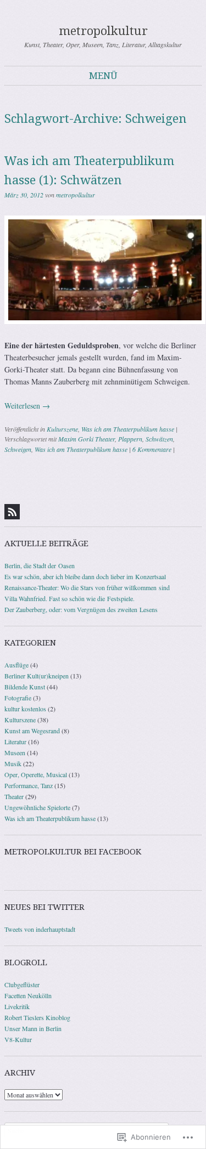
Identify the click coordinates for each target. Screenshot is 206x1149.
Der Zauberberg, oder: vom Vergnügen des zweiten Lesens (81, 609)
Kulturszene (62, 428)
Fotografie (17, 697)
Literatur (15, 741)
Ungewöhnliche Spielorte (37, 807)
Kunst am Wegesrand (32, 730)
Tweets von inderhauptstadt (39, 929)
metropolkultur (103, 31)
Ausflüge (16, 664)
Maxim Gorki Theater (86, 438)
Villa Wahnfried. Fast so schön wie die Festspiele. (69, 598)
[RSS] (12, 511)
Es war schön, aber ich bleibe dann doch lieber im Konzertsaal (85, 576)
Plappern (130, 438)
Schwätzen (159, 438)
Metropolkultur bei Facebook (72, 852)
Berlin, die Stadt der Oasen (39, 565)
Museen (14, 752)
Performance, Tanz (28, 785)
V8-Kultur (18, 1039)
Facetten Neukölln (28, 995)
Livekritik (17, 1006)
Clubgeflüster (22, 984)
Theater (14, 796)
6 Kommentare (151, 449)
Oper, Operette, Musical (35, 774)
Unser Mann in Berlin (33, 1028)
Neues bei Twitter (44, 907)
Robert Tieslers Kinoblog (37, 1017)
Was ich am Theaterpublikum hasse (127, 428)
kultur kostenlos (25, 708)
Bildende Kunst (24, 686)
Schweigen (17, 449)
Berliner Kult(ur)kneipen (36, 675)
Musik (12, 763)
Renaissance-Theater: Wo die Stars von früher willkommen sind (87, 587)
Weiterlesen (27, 405)
